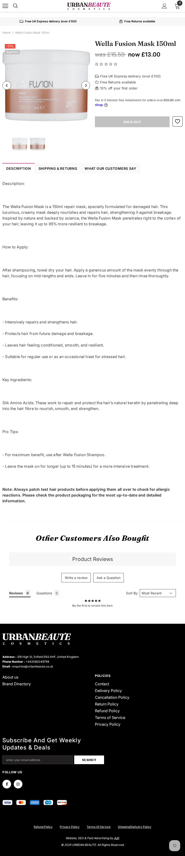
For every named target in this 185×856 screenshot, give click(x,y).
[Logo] (88, 6)
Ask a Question (108, 578)
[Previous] (6, 85)
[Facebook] (6, 784)
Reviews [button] (16, 593)
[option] (46, 85)
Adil (116, 838)
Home (6, 32)
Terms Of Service (99, 827)
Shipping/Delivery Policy (134, 827)
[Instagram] (18, 784)
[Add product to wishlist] (177, 121)
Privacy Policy (69, 827)
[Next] (85, 85)
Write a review (76, 578)
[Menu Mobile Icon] (5, 6)
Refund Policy (43, 827)
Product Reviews (92, 559)
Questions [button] (44, 593)
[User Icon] (164, 6)
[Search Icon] (15, 6)
